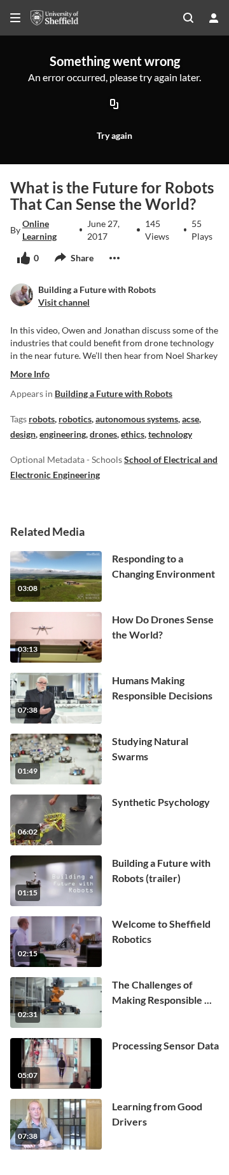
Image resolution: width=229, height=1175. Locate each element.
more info (30, 373)
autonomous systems (136, 418)
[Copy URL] (114, 104)
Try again (114, 135)
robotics (75, 418)
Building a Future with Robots (113, 393)
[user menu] (214, 18)
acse (190, 418)
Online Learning (39, 230)
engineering (62, 434)
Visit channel (64, 302)
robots (42, 418)
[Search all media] (188, 18)
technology (170, 434)
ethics (132, 434)
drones (103, 434)
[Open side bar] (15, 18)
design (23, 434)
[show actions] (114, 258)
